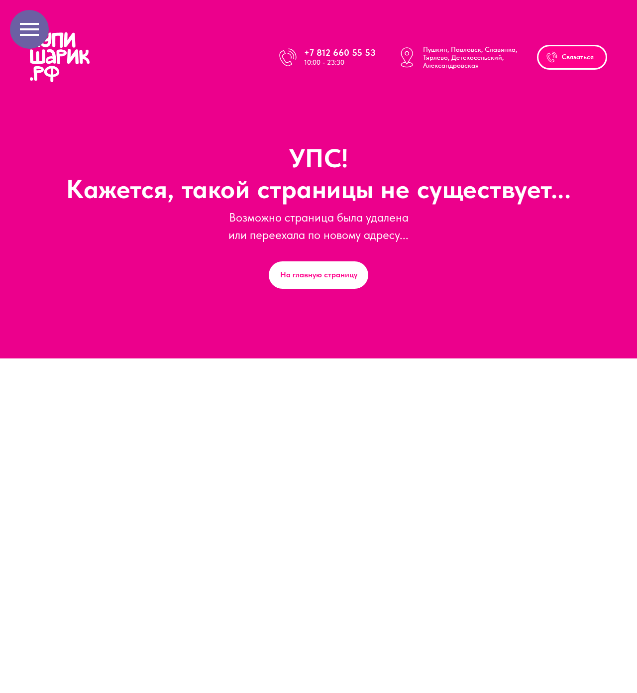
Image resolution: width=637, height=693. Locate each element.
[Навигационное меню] (29, 29)
